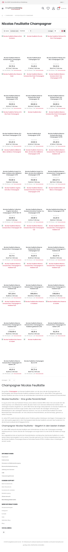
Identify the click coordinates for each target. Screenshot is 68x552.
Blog (3, 523)
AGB (3, 473)
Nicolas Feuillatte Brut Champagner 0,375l (34, 134)
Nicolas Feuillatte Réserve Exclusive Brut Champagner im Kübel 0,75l (12, 362)
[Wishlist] (48, 8)
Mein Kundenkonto (7, 484)
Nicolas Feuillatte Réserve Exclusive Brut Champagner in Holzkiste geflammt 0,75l (34, 324)
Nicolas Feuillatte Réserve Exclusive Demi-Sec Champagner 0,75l (56, 97)
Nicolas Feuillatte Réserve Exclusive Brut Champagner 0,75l (12, 59)
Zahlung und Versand (8, 469)
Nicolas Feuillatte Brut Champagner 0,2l (34, 58)
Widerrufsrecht (6, 496)
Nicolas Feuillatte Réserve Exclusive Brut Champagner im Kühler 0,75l (56, 324)
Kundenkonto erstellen (8, 490)
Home (2, 15)
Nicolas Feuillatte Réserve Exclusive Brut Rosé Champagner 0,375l (56, 135)
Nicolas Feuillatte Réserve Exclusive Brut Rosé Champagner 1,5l (34, 97)
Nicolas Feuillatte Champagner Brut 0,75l (34, 362)
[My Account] (53, 8)
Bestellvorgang (6, 493)
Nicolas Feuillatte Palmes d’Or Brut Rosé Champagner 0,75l (12, 134)
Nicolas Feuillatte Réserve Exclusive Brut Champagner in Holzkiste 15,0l (12, 324)
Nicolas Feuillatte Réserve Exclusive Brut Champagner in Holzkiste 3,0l (56, 173)
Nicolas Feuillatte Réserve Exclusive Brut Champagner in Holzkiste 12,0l (56, 286)
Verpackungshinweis (8, 476)
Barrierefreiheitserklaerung (9, 466)
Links (61, 2)
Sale (3, 517)
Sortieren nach (14, 31)
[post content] (12, 45)
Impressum (5, 457)
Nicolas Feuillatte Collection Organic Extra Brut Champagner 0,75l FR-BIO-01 (12, 211)
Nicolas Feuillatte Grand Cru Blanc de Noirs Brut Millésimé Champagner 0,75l (34, 173)
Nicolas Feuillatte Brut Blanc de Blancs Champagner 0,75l (56, 210)
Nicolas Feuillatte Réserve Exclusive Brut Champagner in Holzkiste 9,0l (34, 286)
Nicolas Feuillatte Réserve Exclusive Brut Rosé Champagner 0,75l (12, 97)
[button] (19, 38)
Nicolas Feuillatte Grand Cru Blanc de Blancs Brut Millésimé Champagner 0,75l (11, 173)
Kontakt (4, 514)
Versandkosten (17, 70)
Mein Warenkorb (6, 487)
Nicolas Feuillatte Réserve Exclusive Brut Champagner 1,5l (12, 248)
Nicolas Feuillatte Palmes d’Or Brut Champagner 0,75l (56, 58)
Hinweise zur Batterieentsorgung (11, 463)
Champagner (9, 15)
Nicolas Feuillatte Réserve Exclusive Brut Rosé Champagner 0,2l (34, 249)
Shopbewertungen (7, 507)
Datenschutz (5, 460)
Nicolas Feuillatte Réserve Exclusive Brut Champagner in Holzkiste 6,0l (12, 286)
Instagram (5, 510)
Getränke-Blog (6, 520)
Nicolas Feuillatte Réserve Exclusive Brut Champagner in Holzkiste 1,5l (56, 249)
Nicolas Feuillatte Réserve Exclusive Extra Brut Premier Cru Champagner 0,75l (34, 211)
